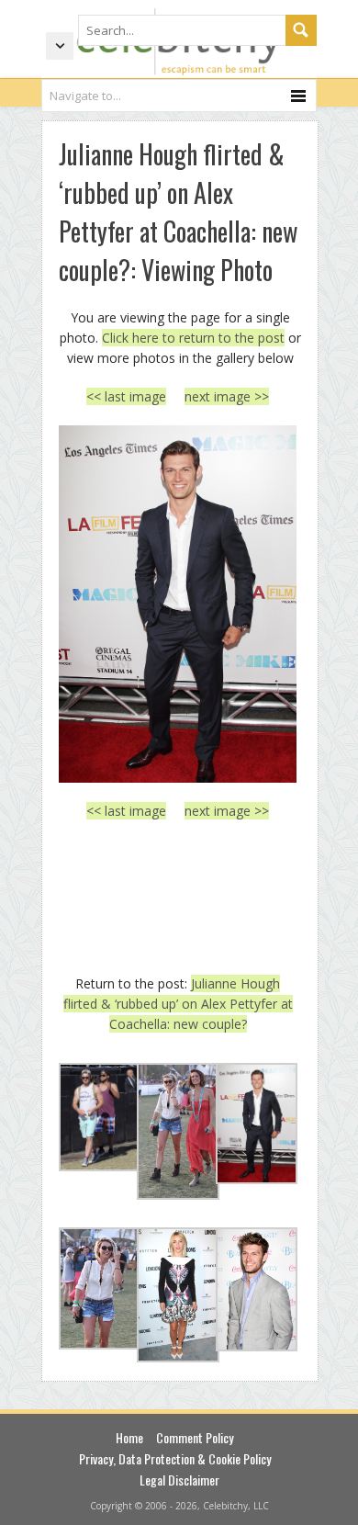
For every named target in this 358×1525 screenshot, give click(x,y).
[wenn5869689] (177, 603)
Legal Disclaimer (179, 1479)
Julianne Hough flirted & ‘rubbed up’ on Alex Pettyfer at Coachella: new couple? (178, 1004)
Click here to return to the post (193, 337)
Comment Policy (194, 1437)
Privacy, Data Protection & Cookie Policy (175, 1458)
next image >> (227, 396)
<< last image (126, 396)
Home (129, 1437)
